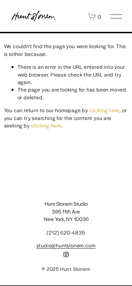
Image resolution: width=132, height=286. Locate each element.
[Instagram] (66, 254)
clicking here (104, 110)
